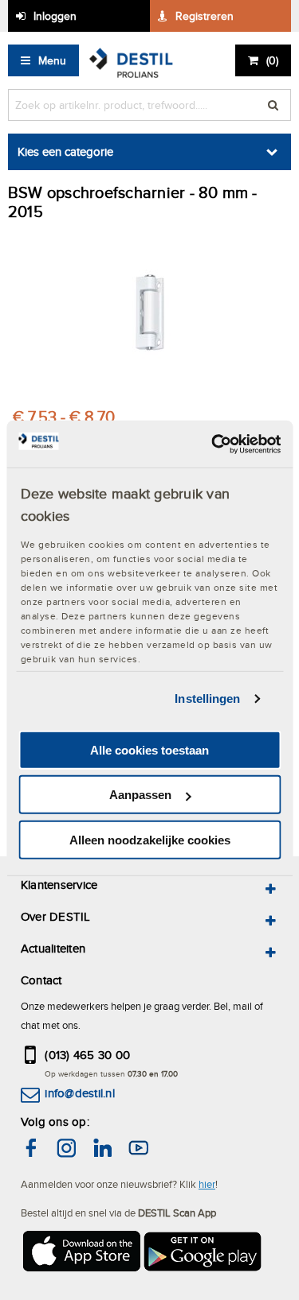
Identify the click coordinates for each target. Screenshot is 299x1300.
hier (207, 1184)
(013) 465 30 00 (87, 1054)
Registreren (204, 16)
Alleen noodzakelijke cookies (149, 840)
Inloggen (55, 16)
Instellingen (207, 698)
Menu (52, 60)
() (272, 60)
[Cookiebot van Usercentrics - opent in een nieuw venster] (213, 443)
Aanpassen (140, 794)
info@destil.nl (79, 1093)
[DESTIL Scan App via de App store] (80, 1253)
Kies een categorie (65, 151)
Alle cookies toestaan (149, 750)
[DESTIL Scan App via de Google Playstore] (203, 1253)
